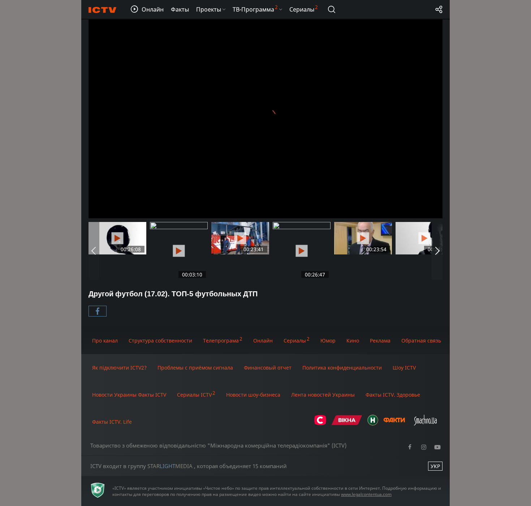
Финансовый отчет (268, 367)
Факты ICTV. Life (112, 421)
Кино (352, 340)
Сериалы (295, 340)
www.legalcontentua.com (366, 494)
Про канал (105, 340)
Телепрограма (221, 340)
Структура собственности (160, 340)
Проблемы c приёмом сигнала (195, 367)
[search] (331, 9)
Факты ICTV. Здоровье (393, 394)
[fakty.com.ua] (394, 423)
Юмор (328, 340)
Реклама (380, 340)
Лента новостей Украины (323, 394)
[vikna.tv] (347, 423)
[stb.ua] (320, 423)
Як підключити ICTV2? (119, 367)
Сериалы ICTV (194, 394)
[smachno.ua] (425, 423)
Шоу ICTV (404, 367)
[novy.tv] (372, 423)
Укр (435, 466)
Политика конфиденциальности (342, 367)
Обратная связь (421, 340)
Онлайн (263, 340)
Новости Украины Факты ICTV (129, 394)
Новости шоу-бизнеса (253, 394)
